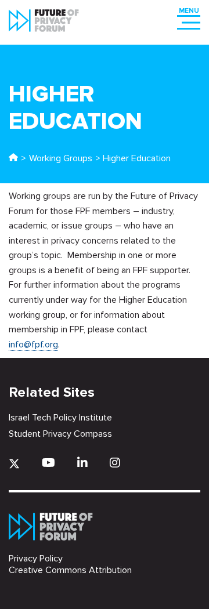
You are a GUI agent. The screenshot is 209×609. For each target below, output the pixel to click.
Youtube (48, 462)
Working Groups (60, 158)
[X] (14, 463)
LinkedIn (82, 462)
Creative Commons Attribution (70, 570)
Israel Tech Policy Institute (60, 417)
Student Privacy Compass (60, 434)
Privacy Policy (36, 558)
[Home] (13, 158)
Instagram (115, 462)
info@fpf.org (33, 344)
